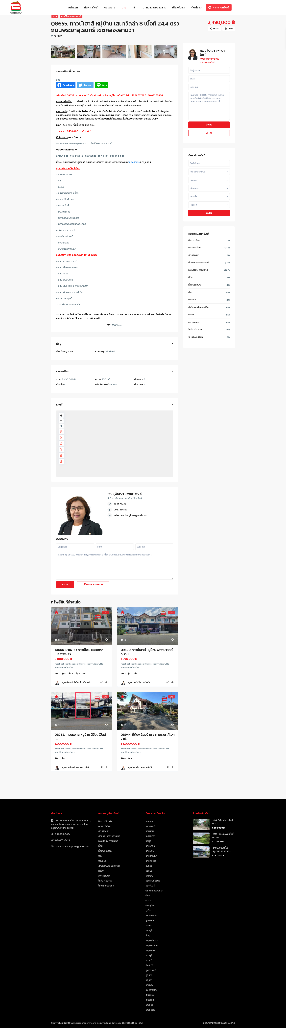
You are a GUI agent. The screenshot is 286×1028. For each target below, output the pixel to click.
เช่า (134, 7)
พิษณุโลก (149, 905)
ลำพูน (148, 935)
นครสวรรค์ (151, 861)
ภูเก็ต (147, 910)
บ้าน (190, 292)
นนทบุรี (148, 866)
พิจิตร (148, 900)
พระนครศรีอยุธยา (154, 890)
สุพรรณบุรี (150, 970)
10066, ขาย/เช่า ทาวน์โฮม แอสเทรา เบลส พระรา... (79, 652)
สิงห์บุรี (149, 965)
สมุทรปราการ (152, 940)
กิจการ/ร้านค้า (194, 240)
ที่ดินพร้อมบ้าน (194, 284)
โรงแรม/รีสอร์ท (195, 336)
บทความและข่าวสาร (154, 7)
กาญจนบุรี (150, 826)
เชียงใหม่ (149, 1000)
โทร (94, 584)
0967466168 (120, 509)
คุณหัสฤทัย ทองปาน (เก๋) (140, 767)
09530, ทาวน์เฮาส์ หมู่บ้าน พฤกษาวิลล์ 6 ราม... (147, 652)
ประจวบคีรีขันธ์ (152, 881)
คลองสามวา (134, 162)
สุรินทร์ (148, 975)
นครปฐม (149, 851)
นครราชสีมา (151, 856)
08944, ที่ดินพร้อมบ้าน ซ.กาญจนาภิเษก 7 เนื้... (148, 736)
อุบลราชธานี (151, 990)
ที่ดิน (190, 277)
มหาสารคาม (151, 915)
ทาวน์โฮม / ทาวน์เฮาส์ (71, 16)
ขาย (123, 7)
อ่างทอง (149, 985)
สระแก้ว (149, 960)
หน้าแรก (73, 7)
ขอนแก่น (149, 831)
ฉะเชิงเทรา (150, 836)
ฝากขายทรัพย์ (221, 7)
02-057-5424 (62, 840)
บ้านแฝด (192, 299)
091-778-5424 (62, 834)
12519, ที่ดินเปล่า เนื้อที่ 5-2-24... (223, 835)
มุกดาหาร (149, 920)
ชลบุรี (148, 841)
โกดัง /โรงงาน (195, 329)
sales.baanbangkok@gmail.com (130, 515)
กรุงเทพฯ (58, 36)
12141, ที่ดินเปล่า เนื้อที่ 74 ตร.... (222, 822)
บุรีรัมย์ (148, 871)
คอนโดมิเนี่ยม (194, 247)
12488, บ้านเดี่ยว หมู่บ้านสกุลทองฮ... (221, 849)
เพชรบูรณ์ (150, 1010)
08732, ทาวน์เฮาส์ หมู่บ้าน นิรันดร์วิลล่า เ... (81, 736)
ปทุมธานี (149, 876)
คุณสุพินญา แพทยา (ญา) (124, 493)
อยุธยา (148, 980)
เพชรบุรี (149, 1005)
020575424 (120, 504)
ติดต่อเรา (196, 7)
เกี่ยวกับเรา (178, 7)
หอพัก (191, 314)
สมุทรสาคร (151, 950)
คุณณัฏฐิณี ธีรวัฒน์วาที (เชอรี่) (76, 682)
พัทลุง (148, 895)
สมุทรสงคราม (152, 945)
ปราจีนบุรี (150, 885)
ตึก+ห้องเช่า (193, 255)
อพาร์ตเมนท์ (193, 322)
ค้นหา (209, 213)
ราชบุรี (148, 930)
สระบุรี (148, 955)
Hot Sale (109, 7)
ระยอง (148, 925)
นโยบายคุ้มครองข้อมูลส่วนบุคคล (219, 1023)
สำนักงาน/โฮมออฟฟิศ (198, 307)
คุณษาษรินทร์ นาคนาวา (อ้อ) (75, 767)
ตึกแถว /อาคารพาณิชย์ (198, 262)
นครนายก (150, 846)
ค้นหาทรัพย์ (90, 7)
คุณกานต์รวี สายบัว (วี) (139, 682)
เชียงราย (149, 995)
